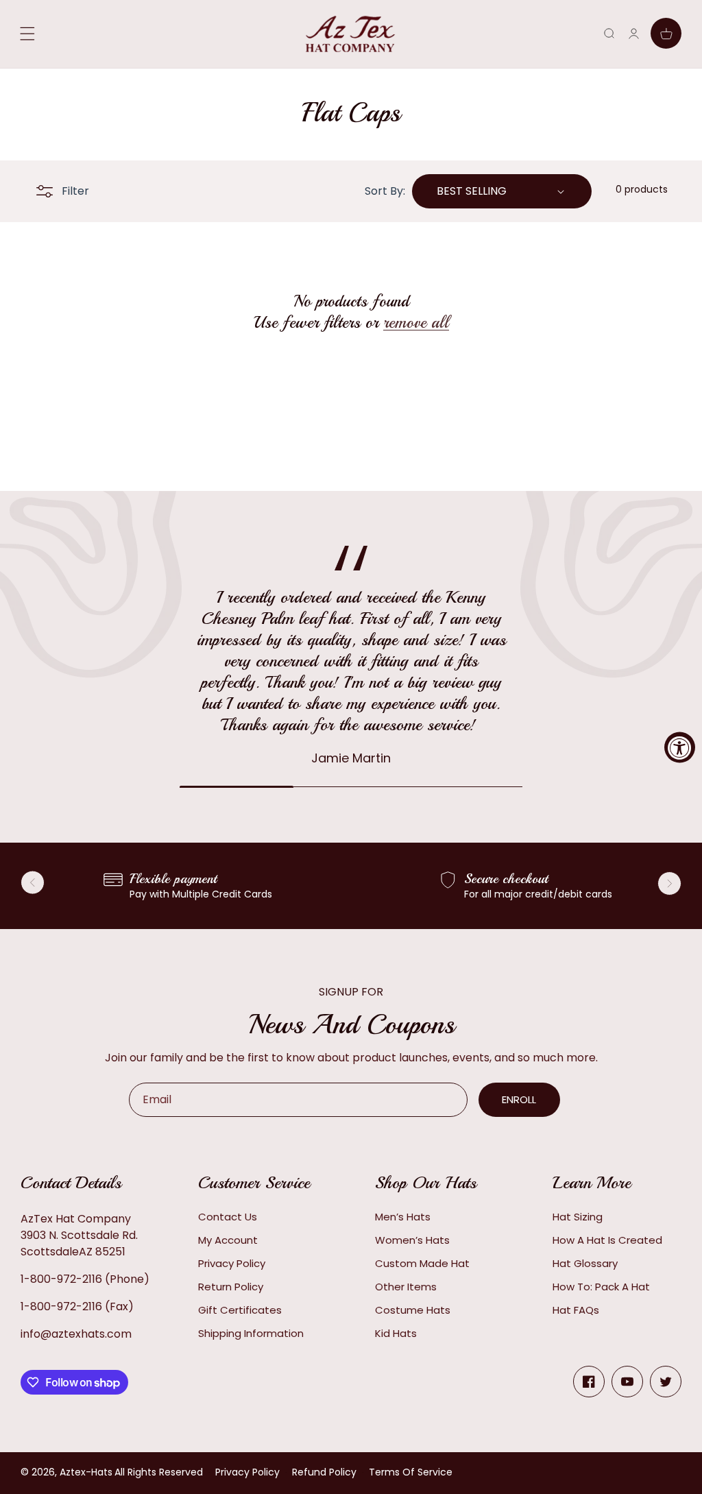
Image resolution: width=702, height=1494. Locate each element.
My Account (228, 1240)
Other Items (406, 1286)
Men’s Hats (403, 1216)
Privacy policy (247, 1472)
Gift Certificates (240, 1310)
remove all (416, 322)
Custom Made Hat (422, 1263)
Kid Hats (396, 1333)
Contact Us (227, 1216)
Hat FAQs (576, 1310)
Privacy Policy (231, 1263)
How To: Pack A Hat (601, 1286)
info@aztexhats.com (76, 1334)
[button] (609, 33)
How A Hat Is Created (607, 1240)
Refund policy (324, 1472)
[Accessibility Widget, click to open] (679, 747)
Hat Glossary (585, 1263)
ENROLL (519, 1099)
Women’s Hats (412, 1240)
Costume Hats (412, 1310)
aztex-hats (86, 1472)
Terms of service (410, 1472)
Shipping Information (251, 1333)
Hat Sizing (578, 1216)
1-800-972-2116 (61, 1279)
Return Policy (230, 1286)
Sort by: (385, 191)
